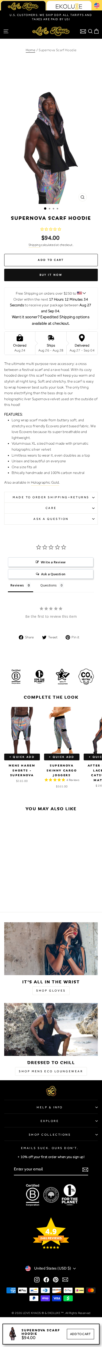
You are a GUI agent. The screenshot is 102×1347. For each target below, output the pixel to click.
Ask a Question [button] (53, 574)
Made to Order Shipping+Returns (51, 497)
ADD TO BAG (22, 868)
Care (51, 508)
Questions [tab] (48, 585)
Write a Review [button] (53, 562)
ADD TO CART (80, 1334)
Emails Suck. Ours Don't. (50, 1148)
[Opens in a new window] (37, 1279)
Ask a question (50, 519)
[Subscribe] (85, 1169)
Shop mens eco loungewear (51, 1071)
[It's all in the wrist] (51, 948)
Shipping (34, 245)
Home (30, 50)
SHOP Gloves (51, 990)
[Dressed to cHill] (51, 1029)
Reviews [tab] (17, 585)
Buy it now (51, 274)
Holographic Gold (45, 482)
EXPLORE (50, 1121)
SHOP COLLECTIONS (50, 1134)
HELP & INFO (50, 1107)
